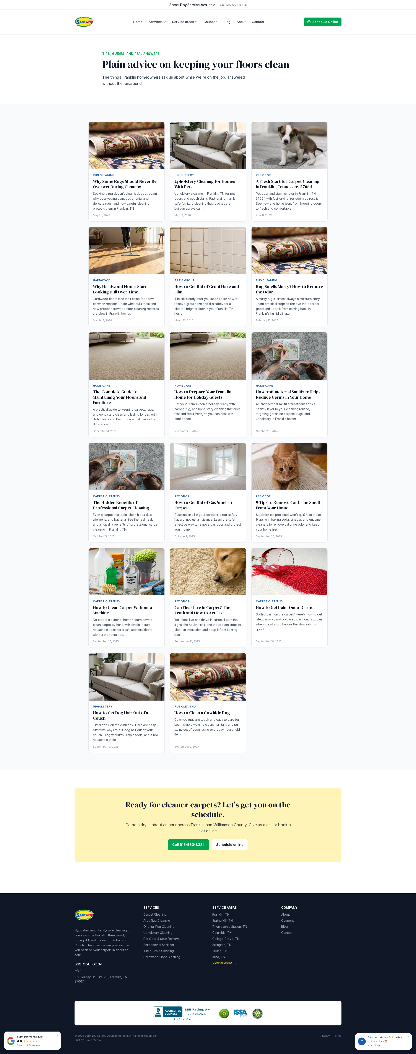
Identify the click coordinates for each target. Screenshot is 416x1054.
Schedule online (230, 844)
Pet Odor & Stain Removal (161, 939)
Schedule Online (325, 22)
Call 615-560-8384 (233, 5)
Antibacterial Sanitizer (158, 945)
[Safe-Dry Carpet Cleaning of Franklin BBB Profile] (181, 1013)
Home (138, 22)
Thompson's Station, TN (229, 926)
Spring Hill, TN (222, 920)
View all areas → (224, 963)
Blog (227, 22)
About (241, 22)
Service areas (183, 22)
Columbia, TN (222, 932)
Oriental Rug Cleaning (158, 926)
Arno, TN (218, 957)
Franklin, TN (220, 914)
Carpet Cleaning (155, 914)
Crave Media (92, 1040)
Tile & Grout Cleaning (158, 951)
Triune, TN (220, 951)
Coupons (210, 22)
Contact (258, 22)
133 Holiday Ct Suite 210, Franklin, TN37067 (101, 979)
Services (155, 22)
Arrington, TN (221, 945)
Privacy (325, 1035)
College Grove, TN (225, 939)
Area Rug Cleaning (156, 920)
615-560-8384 (89, 964)
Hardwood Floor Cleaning (161, 957)
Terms (337, 1035)
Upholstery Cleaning (157, 932)
